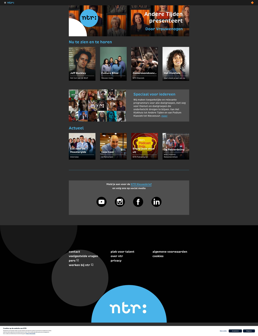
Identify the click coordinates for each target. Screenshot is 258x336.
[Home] (10, 3)
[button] (97, 105)
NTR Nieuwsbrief (141, 184)
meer (164, 116)
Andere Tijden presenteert (163, 17)
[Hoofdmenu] (5, 2)
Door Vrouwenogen (164, 28)
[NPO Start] (252, 3)
